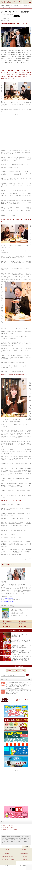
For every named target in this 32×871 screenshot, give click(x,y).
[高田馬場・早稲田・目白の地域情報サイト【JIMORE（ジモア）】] (6, 3)
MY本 (24, 623)
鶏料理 (25, 6)
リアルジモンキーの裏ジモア (11, 829)
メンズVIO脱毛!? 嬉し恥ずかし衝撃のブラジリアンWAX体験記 (21, 641)
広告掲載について (8, 853)
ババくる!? (20, 6)
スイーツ (8, 623)
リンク (8, 863)
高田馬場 (16, 6)
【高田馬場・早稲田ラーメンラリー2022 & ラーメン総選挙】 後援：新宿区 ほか (21, 652)
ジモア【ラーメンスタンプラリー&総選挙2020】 (21, 635)
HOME (2, 6)
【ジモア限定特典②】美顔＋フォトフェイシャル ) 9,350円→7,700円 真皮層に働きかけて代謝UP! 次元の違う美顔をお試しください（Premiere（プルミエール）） (18, 685)
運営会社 (24, 849)
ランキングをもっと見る (15, 666)
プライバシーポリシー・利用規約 (8, 859)
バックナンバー (8, 621)
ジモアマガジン (8, 6)
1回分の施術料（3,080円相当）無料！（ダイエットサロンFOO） (18, 691)
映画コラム (24, 621)
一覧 (29, 679)
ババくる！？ (24, 626)
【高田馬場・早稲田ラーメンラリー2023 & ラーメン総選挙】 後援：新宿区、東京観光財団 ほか (21, 658)
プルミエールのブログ (9, 825)
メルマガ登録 (24, 856)
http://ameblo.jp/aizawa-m (7, 598)
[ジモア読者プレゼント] (16, 673)
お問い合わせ (8, 849)
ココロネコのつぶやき (9, 827)
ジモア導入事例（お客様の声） (8, 856)
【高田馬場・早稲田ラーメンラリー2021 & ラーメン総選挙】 (21, 646)
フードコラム (8, 626)
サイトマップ (24, 859)
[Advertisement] (16, 132)
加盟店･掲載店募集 (24, 853)
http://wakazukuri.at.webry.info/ (8, 601)
